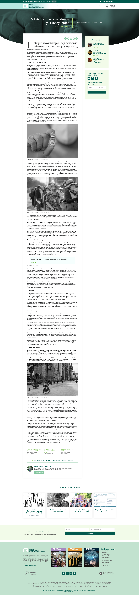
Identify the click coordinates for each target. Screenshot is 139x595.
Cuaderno (104, 552)
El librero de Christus (107, 555)
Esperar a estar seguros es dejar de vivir (98, 44)
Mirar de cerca (81, 22)
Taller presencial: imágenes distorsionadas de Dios (38, 1)
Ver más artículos (39, 472)
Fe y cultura (75, 6)
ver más (54, 1)
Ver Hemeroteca (107, 549)
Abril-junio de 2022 (40, 460)
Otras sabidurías (106, 565)
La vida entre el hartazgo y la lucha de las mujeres (81, 511)
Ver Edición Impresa (108, 1)
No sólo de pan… (106, 563)
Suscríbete (94, 6)
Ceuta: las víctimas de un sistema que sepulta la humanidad (99, 52)
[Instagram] (92, 78)
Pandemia (64, 460)
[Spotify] (96, 78)
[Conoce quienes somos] (23, 565)
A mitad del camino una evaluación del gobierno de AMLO (50, 451)
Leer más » (95, 47)
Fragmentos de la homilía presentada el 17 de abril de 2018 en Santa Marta (34, 511)
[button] (100, 6)
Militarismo (56, 460)
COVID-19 (49, 460)
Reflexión (56, 6)
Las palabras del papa (107, 560)
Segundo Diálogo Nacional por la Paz (104, 511)
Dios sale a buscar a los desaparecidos (58, 511)
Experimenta (85, 6)
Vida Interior (65, 6)
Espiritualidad (105, 559)
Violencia (70, 460)
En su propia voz (106, 557)
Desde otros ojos (106, 554)
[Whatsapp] (71, 573)
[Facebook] (89, 78)
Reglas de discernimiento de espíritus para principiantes (98, 60)
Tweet (33, 262)
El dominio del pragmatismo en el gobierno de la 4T (34, 450)
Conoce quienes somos (30, 565)
